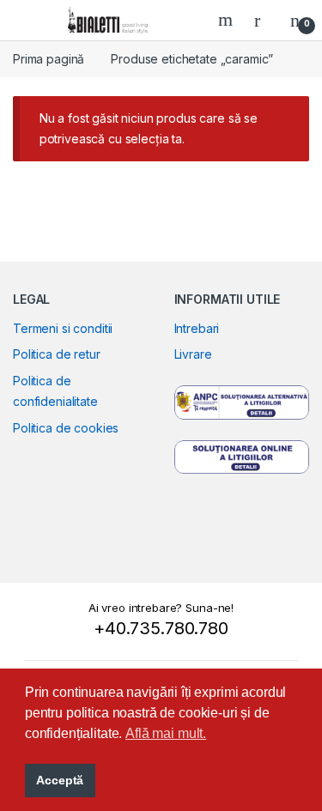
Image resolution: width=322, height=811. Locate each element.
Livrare (193, 354)
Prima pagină (48, 58)
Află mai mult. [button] (165, 733)
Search (227, 19)
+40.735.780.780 (161, 628)
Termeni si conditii (62, 328)
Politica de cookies (65, 428)
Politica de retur (56, 354)
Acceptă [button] (59, 780)
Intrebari (197, 328)
